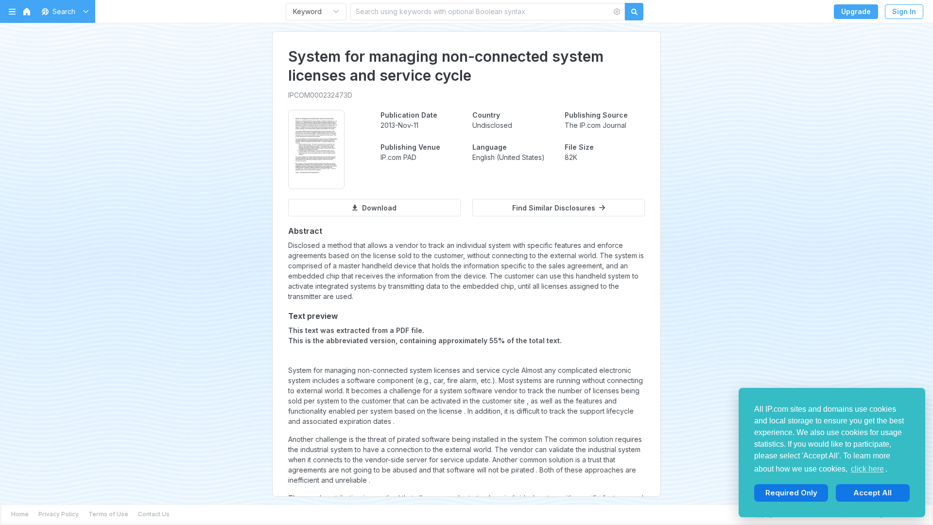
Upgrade (856, 11)
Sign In (904, 11)
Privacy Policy (58, 514)
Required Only (791, 492)
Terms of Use (108, 514)
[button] (63, 11)
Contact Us (154, 514)
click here (867, 469)
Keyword (307, 11)
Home (20, 514)
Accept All (872, 492)
